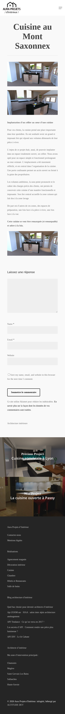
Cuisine (10, 570)
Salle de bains (13, 586)
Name (10, 324)
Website (10, 355)
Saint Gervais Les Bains (18, 674)
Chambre (11, 575)
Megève (10, 668)
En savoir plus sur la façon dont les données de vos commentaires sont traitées (32, 405)
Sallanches (12, 679)
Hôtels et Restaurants (16, 581)
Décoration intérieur (16, 565)
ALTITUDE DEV (15, 705)
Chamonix (11, 663)
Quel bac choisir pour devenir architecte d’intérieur (30, 607)
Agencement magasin (16, 559)
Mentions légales (14, 540)
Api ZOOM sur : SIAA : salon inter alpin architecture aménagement (31, 614)
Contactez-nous (14, 535)
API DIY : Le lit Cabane (18, 637)
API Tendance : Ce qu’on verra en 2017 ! (25, 622)
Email (10, 340)
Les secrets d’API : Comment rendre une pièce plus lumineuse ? (30, 629)
